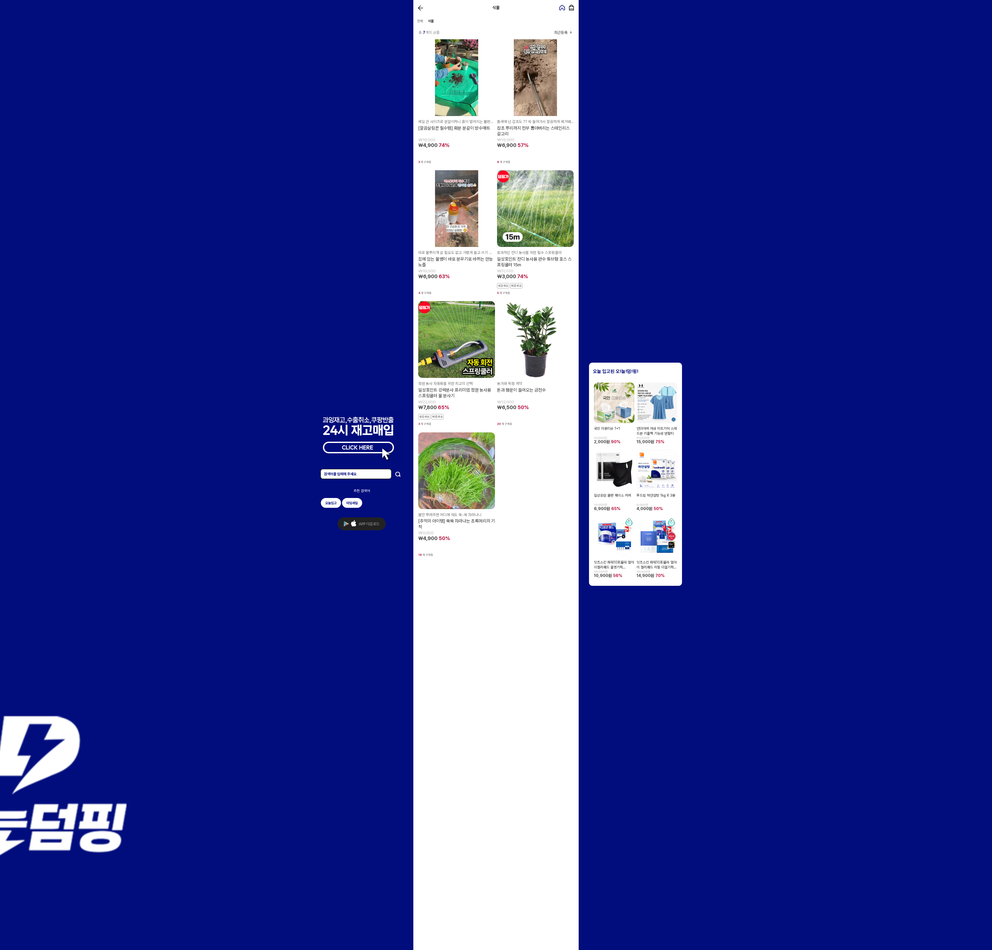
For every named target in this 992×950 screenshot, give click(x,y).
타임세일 (352, 503)
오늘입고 (331, 503)
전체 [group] (420, 21)
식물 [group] (431, 21)
